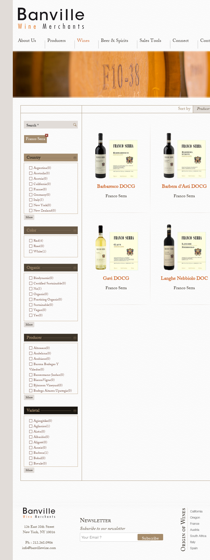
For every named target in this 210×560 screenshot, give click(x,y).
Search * (32, 126)
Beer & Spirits (114, 41)
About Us (27, 41)
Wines (83, 41)
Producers (56, 41)
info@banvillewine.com (39, 548)
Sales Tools (150, 41)
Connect (181, 41)
